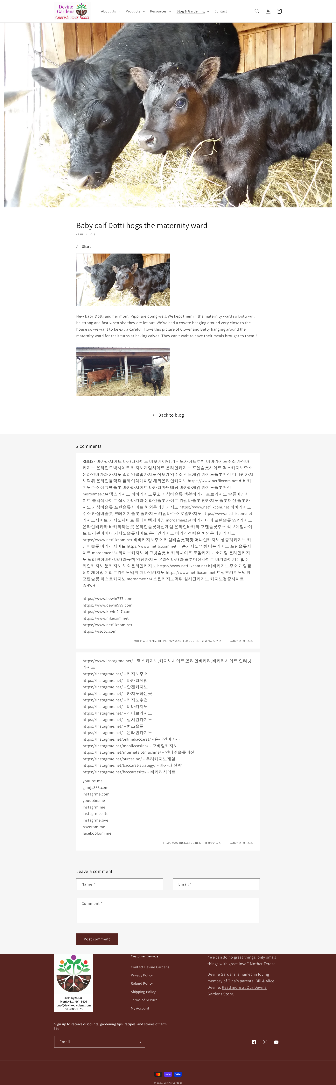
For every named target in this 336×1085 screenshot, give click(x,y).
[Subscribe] (139, 1042)
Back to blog (171, 415)
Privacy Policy (142, 975)
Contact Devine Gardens (150, 967)
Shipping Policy (143, 991)
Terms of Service (144, 999)
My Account (140, 1008)
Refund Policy (142, 983)
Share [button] (86, 246)
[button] (110, 11)
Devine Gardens (173, 1082)
